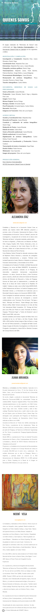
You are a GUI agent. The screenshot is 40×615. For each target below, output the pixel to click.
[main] (20, 20)
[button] (2, 2)
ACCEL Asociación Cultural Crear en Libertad (16, 164)
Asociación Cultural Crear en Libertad (14, 49)
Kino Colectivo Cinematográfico (24, 47)
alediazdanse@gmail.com (20, 222)
